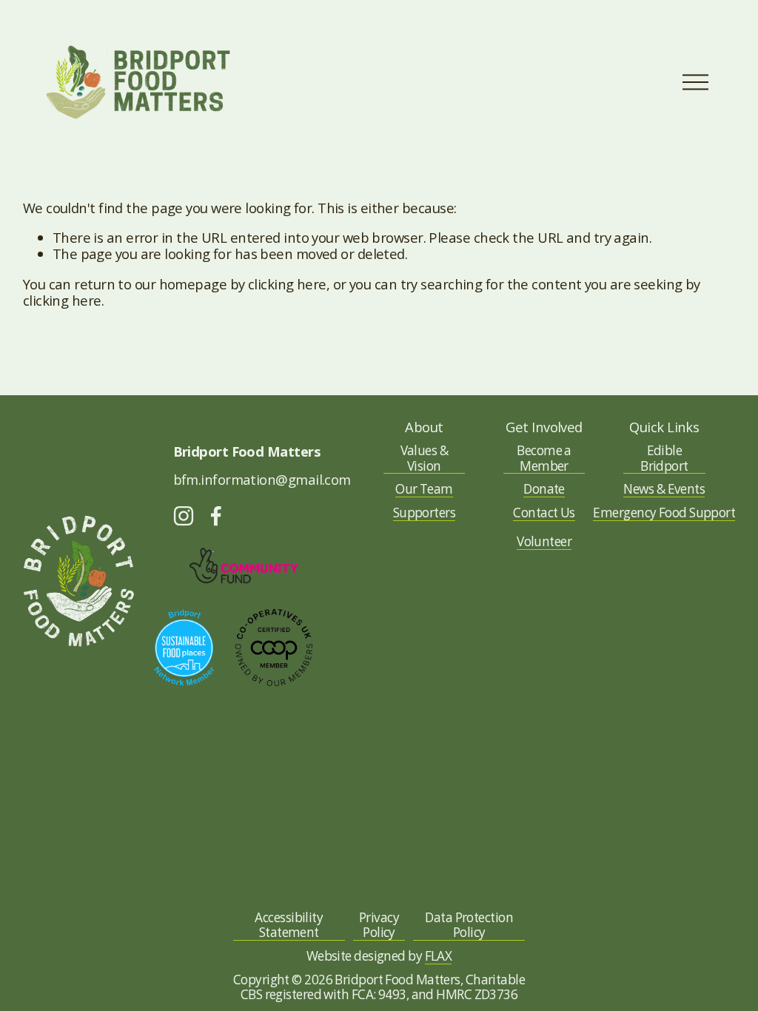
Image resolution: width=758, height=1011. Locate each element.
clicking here (287, 284)
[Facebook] (216, 516)
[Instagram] (183, 516)
